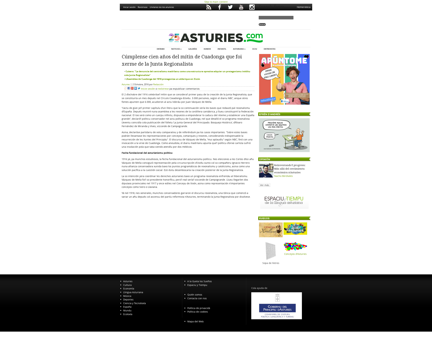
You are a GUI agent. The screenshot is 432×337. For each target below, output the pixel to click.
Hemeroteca (303, 7)
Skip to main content (216, 1)
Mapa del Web (195, 321)
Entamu (161, 49)
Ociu (254, 49)
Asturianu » (239, 49)
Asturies (126, 84)
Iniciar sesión (129, 7)
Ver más (264, 185)
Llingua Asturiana (133, 292)
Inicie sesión (148, 88)
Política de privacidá (198, 308)
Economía (128, 288)
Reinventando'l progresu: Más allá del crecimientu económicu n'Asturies (289, 169)
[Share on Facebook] (128, 88)
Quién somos (194, 294)
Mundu (127, 310)
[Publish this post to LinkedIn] (135, 88)
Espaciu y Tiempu (197, 285)
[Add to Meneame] (125, 88)
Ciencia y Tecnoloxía (134, 303)
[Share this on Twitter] (139, 88)
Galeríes (192, 49)
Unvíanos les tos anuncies (162, 7)
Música (127, 296)
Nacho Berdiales (283, 176)
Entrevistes (269, 49)
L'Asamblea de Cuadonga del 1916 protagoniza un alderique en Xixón (163, 78)
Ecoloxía (127, 314)
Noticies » (176, 49)
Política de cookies (197, 311)
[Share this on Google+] (132, 88)
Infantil (222, 49)
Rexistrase (142, 7)
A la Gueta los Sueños (199, 281)
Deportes (128, 299)
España (127, 306)
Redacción (158, 84)
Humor (207, 49)
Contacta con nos (197, 298)
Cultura (127, 285)
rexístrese (163, 88)
